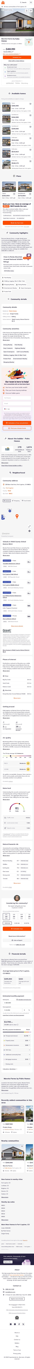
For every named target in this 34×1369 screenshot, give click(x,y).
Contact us (17, 1339)
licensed (14, 1304)
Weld (9, 491)
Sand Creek (6, 683)
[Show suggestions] (5, 409)
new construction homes (17, 1275)
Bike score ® (19, 724)
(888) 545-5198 (20, 944)
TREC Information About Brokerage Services (17, 1310)
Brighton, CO (5, 1188)
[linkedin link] (15, 1324)
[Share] (26, 10)
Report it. (25, 1240)
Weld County (19, 1246)
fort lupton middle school (11, 585)
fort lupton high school (10, 574)
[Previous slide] (3, 21)
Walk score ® (6, 724)
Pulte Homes (13, 240)
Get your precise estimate (11, 54)
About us (17, 1332)
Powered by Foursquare (7, 536)
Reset (28, 1029)
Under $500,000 (5, 1228)
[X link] (23, 1324)
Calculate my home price (24, 999)
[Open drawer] (31, 2)
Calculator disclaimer (9, 1069)
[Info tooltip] (21, 80)
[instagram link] (10, 1324)
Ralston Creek (7, 687)
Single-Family (5, 1233)
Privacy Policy (8, 414)
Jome (2, 1243)
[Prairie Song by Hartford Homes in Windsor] (12, 1114)
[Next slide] (31, 21)
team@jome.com (10, 1292)
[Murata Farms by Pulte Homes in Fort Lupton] (12, 1153)
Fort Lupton (9, 488)
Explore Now (8, 1262)
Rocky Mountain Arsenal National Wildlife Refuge (13, 259)
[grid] (17, 284)
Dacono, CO (4, 1191)
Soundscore (7, 834)
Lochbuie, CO (5, 1185)
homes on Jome (29, 450)
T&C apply (26, 226)
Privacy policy (17, 1353)
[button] (17, 1259)
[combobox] (17, 409)
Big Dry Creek (6, 679)
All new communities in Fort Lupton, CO (15, 6)
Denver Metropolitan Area (7, 1246)
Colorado (20, 1243)
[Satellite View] (29, 531)
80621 (10, 493)
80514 (3, 1214)
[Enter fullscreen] (29, 526)
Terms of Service (18, 414)
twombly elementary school (11, 563)
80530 (3, 1208)
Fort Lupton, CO (5, 1183)
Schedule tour (17, 57)
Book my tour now (17, 223)
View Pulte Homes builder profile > (11, 465)
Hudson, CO (4, 1194)
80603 (3, 1216)
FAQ (17, 1336)
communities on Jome (19, 450)
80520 (3, 1211)
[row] (6, 277)
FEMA (10, 887)
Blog (17, 1346)
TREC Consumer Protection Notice (17, 1313)
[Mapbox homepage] (6, 534)
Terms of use (17, 1350)
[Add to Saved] (31, 10)
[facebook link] (19, 1324)
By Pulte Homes (5, 1231)
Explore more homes (17, 1299)
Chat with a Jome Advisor (16, 61)
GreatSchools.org (26, 644)
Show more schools (17, 626)
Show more (6, 340)
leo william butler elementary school (12, 596)
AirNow (11, 781)
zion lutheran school (9, 619)
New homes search (10, 1243)
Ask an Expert (18, 940)
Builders (17, 1343)
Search (24, 2)
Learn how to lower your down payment (13, 1015)
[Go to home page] (3, 2)
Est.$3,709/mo (8, 51)
